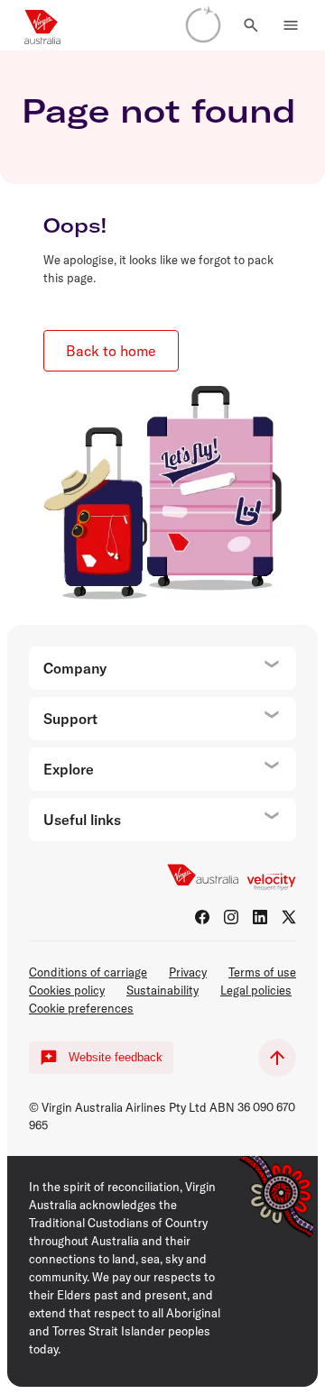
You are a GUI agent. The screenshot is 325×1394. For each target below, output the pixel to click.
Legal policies (256, 990)
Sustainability (162, 990)
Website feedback (115, 1057)
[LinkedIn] (260, 917)
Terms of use (262, 972)
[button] (251, 25)
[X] (289, 917)
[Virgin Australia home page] (42, 25)
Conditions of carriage (88, 972)
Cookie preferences (81, 1008)
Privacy (188, 972)
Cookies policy (67, 990)
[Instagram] (231, 917)
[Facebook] (202, 917)
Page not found (159, 110)
